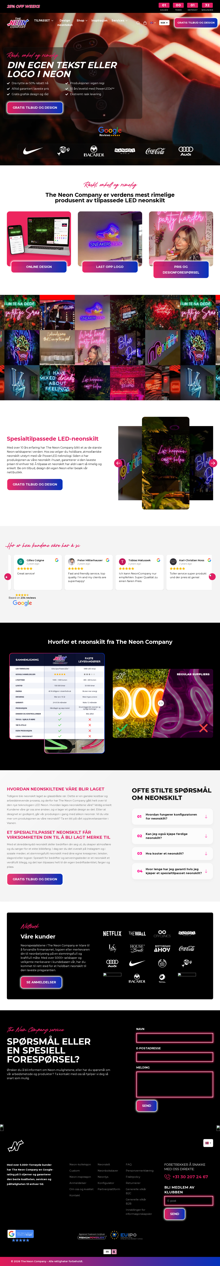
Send (146, 1106)
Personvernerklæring (139, 1170)
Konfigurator (106, 1183)
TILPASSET (42, 20)
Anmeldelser (77, 1183)
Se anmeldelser (41, 982)
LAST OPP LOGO (110, 267)
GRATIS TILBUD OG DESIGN (196, 22)
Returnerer (133, 1183)
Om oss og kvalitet (81, 1189)
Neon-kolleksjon (80, 1164)
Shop (80, 20)
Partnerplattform (109, 1189)
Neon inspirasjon (80, 1176)
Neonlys (103, 1176)
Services (118, 20)
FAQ (129, 1164)
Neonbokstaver (108, 1170)
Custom (74, 1170)
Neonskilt (104, 1164)
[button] (7, 576)
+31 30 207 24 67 (190, 1176)
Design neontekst (65, 23)
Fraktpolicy (133, 1176)
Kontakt (74, 1195)
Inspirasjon (99, 20)
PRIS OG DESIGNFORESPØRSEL (181, 269)
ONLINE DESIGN (39, 267)
